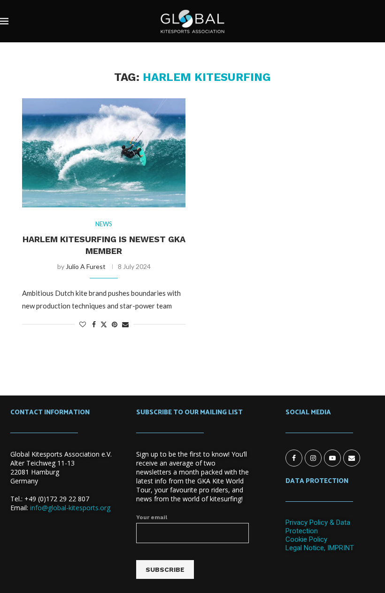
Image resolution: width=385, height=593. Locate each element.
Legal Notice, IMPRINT (319, 548)
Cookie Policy (306, 539)
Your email (151, 517)
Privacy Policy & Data (317, 522)
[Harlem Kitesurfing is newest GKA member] (103, 152)
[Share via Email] (125, 324)
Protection (301, 531)
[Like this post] (82, 324)
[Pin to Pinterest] (114, 324)
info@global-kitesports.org (70, 507)
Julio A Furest (86, 266)
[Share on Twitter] (103, 324)
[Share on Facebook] (94, 324)
